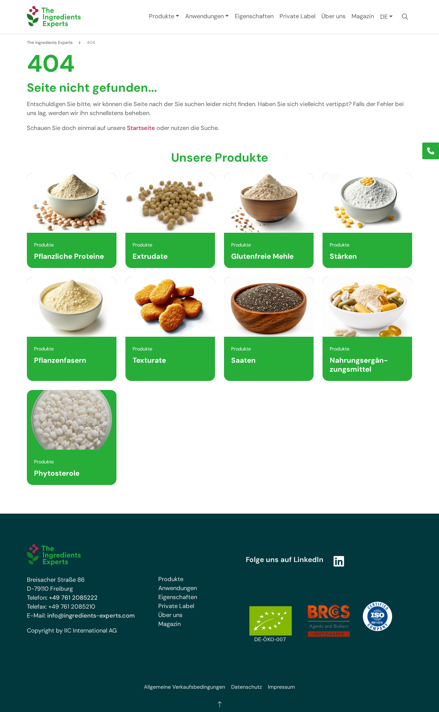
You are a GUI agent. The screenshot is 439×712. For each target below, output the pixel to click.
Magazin (362, 16)
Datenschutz (246, 687)
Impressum (281, 687)
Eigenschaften (254, 16)
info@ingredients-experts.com (91, 615)
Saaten (243, 360)
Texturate (149, 360)
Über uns (333, 16)
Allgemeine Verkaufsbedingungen (184, 687)
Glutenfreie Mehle (262, 256)
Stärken (343, 256)
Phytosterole (56, 473)
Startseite (141, 128)
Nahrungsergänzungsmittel (359, 365)
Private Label (297, 16)
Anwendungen (204, 16)
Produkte (161, 16)
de (384, 17)
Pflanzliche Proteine (69, 256)
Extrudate (150, 256)
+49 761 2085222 (73, 597)
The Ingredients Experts (50, 42)
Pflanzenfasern (60, 360)
